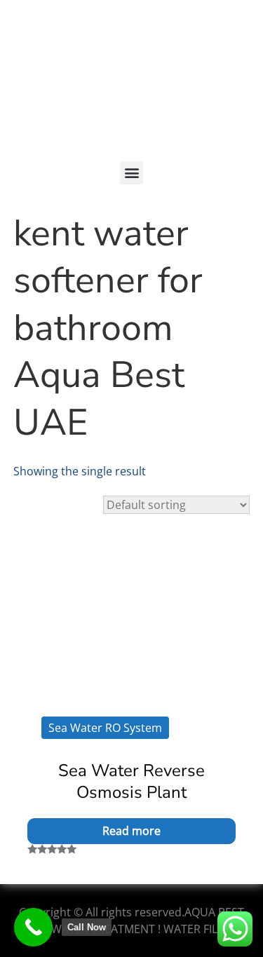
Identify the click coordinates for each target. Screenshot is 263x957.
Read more (131, 831)
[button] (131, 172)
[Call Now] (33, 927)
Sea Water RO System (105, 727)
